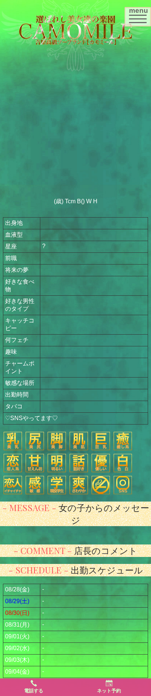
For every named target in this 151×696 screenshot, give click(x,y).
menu (140, 14)
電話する (33, 690)
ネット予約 (109, 690)
